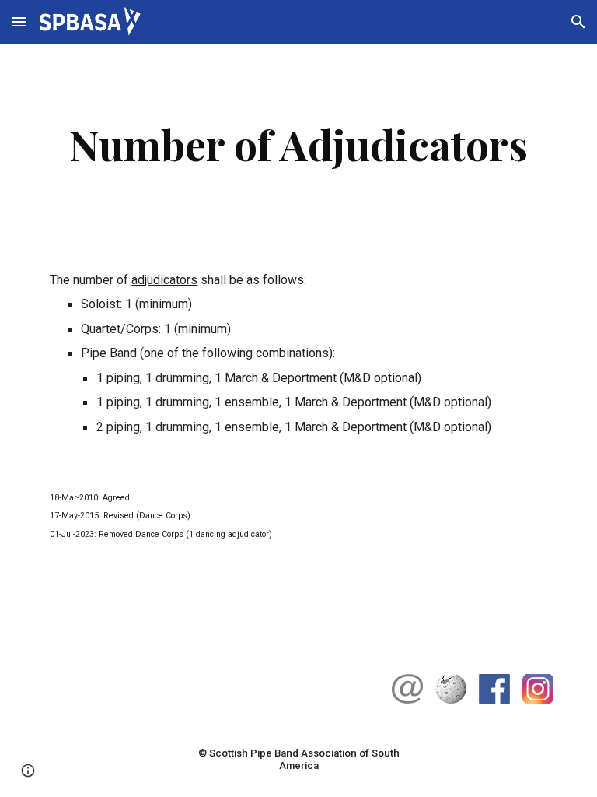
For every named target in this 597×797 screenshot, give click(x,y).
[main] (298, 144)
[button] (18, 21)
